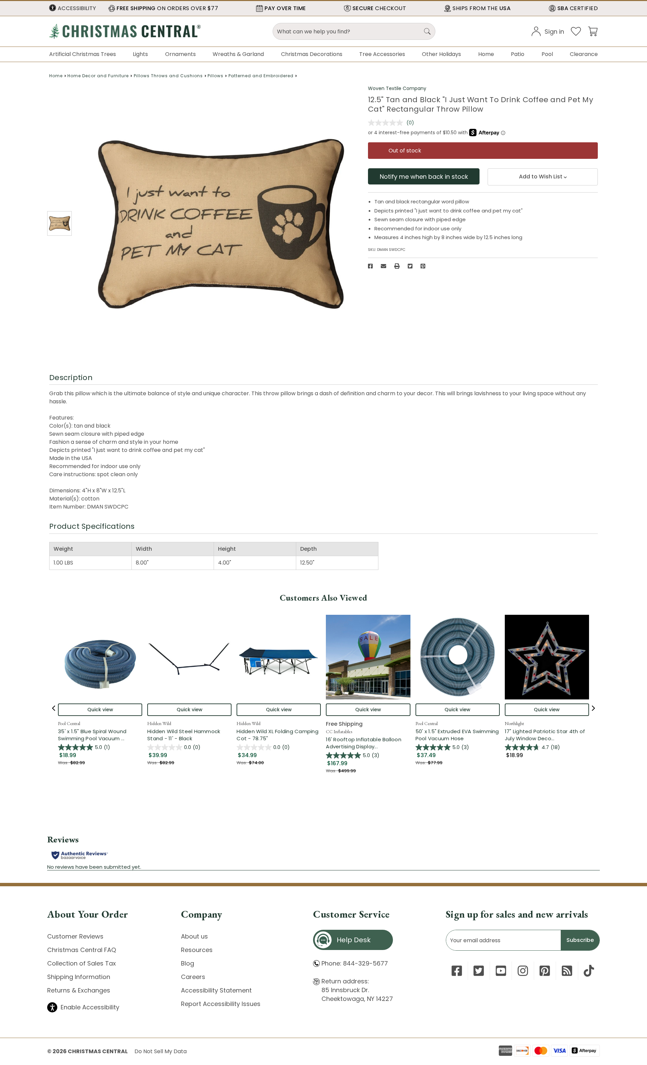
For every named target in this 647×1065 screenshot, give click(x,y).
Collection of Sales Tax (81, 963)
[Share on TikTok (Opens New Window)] (589, 970)
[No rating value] (387, 122)
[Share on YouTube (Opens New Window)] (501, 970)
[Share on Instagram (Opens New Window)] (523, 970)
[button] (72, 8)
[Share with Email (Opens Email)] (383, 266)
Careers (193, 977)
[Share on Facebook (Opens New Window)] (370, 266)
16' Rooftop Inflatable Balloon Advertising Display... (368, 743)
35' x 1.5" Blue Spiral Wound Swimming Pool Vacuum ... (100, 735)
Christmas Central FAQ (81, 950)
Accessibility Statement (216, 990)
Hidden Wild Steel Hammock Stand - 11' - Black (183, 735)
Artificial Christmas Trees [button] (82, 54)
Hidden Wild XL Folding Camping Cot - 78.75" (277, 735)
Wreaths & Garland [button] (238, 54)
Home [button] (486, 54)
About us (194, 936)
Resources (197, 950)
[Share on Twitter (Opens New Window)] (410, 266)
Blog (187, 963)
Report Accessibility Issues (220, 1004)
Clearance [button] (584, 54)
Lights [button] (140, 54)
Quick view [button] (100, 709)
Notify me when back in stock (424, 176)
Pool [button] (547, 54)
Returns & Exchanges (78, 990)
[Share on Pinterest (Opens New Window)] (423, 266)
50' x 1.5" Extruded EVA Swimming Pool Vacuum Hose (457, 735)
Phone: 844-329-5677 (354, 963)
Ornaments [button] (180, 54)
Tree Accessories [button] (382, 54)
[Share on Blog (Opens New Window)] (567, 970)
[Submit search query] (427, 31)
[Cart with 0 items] (593, 31)
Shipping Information (78, 977)
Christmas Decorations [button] (311, 54)
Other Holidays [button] (441, 54)
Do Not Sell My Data (160, 1051)
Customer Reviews (75, 936)
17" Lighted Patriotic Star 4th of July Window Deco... (547, 735)
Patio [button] (517, 54)
